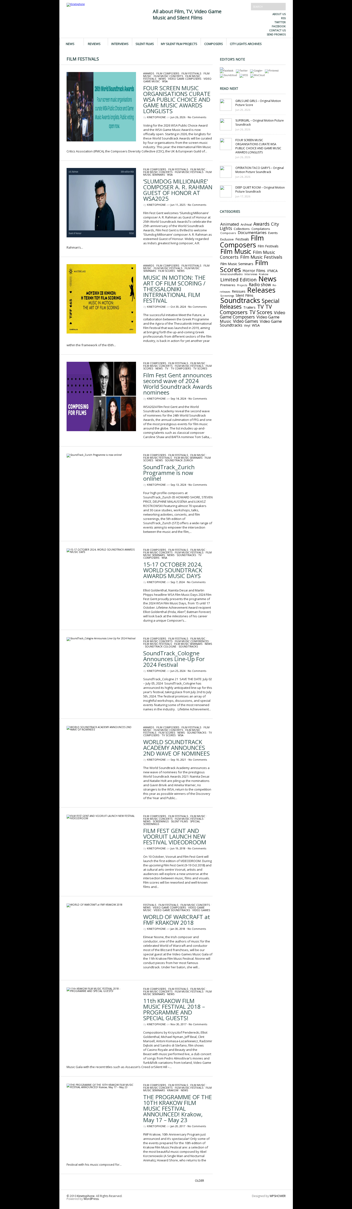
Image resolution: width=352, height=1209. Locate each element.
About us (279, 14)
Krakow (172, 1090)
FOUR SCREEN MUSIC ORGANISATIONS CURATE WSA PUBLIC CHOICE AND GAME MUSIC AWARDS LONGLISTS (176, 99)
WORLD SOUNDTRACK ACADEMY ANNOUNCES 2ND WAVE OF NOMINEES (176, 747)
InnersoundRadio (231, 274)
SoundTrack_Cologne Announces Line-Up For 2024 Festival (174, 659)
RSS (283, 18)
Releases (261, 290)
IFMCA (272, 270)
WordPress (91, 1199)
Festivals (149, 905)
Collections (242, 229)
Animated (229, 224)
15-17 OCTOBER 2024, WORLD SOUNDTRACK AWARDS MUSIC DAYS (172, 570)
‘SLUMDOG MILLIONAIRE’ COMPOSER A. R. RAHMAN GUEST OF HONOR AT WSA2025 (177, 189)
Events (273, 233)
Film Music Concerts (168, 76)
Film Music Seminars (188, 457)
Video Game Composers (184, 78)
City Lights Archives (246, 43)
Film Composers (167, 73)
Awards (148, 73)
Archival (246, 224)
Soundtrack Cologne (160, 646)
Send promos (276, 34)
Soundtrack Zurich (179, 460)
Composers (213, 43)
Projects (242, 285)
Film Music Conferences (192, 641)
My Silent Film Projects (179, 43)
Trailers (249, 307)
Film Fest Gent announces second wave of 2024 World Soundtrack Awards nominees (177, 383)
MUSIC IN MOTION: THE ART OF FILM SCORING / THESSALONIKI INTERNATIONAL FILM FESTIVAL (174, 288)
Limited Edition (238, 279)
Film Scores (166, 271)
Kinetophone (156, 117)
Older (199, 1181)
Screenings (161, 821)
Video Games (201, 910)
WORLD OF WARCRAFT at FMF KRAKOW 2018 (176, 919)
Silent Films (145, 43)
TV (166, 368)
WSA (165, 81)
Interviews (120, 43)
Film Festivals (191, 73)
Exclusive (227, 239)
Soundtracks (186, 555)
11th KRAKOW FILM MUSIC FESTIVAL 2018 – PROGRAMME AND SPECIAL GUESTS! (174, 1009)
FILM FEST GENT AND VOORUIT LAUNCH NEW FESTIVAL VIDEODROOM (174, 836)
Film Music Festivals (189, 172)
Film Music (197, 169)
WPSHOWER (278, 1196)
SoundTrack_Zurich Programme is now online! (169, 472)
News (70, 43)
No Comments (197, 117)
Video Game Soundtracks (172, 910)
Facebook (279, 26)
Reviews (94, 43)
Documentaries (252, 232)
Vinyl (247, 325)
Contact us (277, 30)
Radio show (260, 284)
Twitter (280, 22)
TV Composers (181, 368)
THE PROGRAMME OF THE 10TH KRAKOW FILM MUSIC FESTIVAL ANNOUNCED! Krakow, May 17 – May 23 (177, 1108)
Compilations (260, 229)
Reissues (238, 291)
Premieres (227, 285)
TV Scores (200, 368)
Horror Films (254, 270)
